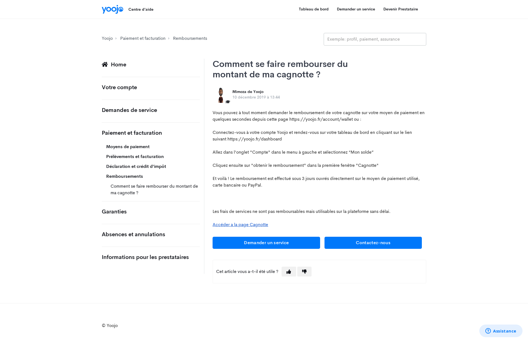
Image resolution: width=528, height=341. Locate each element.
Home (118, 64)
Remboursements (190, 38)
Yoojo (107, 38)
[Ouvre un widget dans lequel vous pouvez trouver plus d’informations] (500, 331)
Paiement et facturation (143, 38)
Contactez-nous (373, 243)
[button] (289, 272)
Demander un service (356, 9)
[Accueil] (112, 9)
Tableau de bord (314, 9)
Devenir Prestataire (400, 9)
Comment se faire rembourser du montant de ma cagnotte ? (154, 189)
